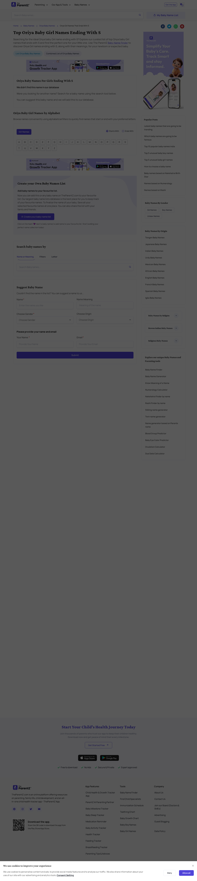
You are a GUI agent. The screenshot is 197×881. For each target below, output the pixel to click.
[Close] (171, 410)
